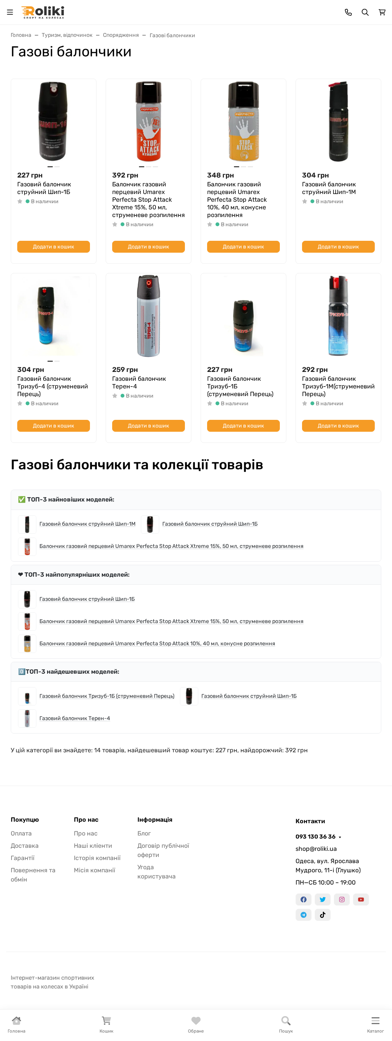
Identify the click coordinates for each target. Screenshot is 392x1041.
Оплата (21, 833)
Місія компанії (94, 870)
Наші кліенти (93, 845)
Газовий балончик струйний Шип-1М (329, 188)
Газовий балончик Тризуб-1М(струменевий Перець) (338, 386)
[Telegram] (304, 915)
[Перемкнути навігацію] (10, 12)
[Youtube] (361, 899)
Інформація (154, 820)
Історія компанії (97, 858)
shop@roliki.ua (316, 848)
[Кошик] (382, 12)
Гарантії (22, 858)
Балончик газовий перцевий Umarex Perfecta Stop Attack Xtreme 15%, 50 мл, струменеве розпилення (148, 200)
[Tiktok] (323, 915)
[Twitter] (323, 899)
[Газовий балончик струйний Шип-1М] (338, 121)
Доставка (25, 845)
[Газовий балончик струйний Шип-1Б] (53, 121)
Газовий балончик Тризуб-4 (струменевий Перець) (52, 386)
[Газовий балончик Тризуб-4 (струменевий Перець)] (53, 316)
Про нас (86, 820)
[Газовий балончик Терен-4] (148, 316)
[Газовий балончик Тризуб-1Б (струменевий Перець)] (243, 316)
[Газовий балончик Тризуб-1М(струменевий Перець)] (338, 316)
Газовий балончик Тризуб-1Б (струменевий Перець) (240, 386)
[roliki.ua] (42, 11)
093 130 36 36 (316, 836)
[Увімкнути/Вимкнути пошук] (365, 12)
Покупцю (25, 820)
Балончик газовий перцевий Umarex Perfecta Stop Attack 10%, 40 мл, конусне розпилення (237, 200)
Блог (144, 833)
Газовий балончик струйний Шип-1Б (44, 188)
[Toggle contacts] (348, 12)
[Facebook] (304, 899)
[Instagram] (342, 899)
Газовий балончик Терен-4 (139, 382)
